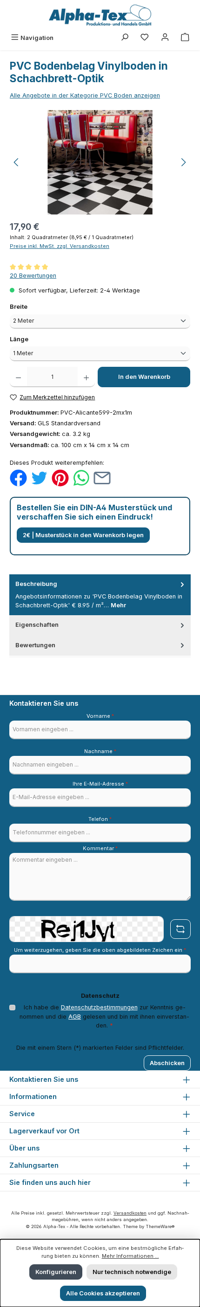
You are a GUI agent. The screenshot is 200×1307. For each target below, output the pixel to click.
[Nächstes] (183, 162)
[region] (100, 162)
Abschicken (167, 1063)
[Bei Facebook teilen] (18, 477)
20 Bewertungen (33, 275)
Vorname (100, 716)
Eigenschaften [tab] (37, 624)
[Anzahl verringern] (18, 377)
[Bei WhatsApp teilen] (81, 477)
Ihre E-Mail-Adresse (100, 783)
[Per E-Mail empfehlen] (102, 477)
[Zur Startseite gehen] (100, 15)
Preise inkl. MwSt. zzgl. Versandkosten (59, 246)
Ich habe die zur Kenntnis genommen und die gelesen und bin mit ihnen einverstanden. (104, 1016)
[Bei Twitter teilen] (39, 477)
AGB (74, 1016)
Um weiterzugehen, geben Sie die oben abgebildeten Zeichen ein (100, 950)
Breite (35, 306)
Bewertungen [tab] (35, 645)
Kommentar (100, 848)
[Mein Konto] (165, 38)
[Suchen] (124, 38)
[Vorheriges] (17, 162)
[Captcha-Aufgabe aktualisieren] (180, 929)
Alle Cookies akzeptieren (103, 1293)
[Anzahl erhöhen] (86, 377)
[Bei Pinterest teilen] (60, 477)
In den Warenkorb (144, 376)
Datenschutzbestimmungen (99, 1007)
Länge (36, 339)
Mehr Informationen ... (130, 1256)
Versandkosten (130, 1213)
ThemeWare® (160, 1226)
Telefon (100, 819)
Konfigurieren (55, 1271)
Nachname (100, 751)
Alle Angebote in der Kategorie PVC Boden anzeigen (85, 95)
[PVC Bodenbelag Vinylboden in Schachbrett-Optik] (99, 162)
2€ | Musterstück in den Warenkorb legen (83, 535)
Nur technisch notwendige (132, 1271)
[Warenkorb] (185, 38)
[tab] (100, 594)
